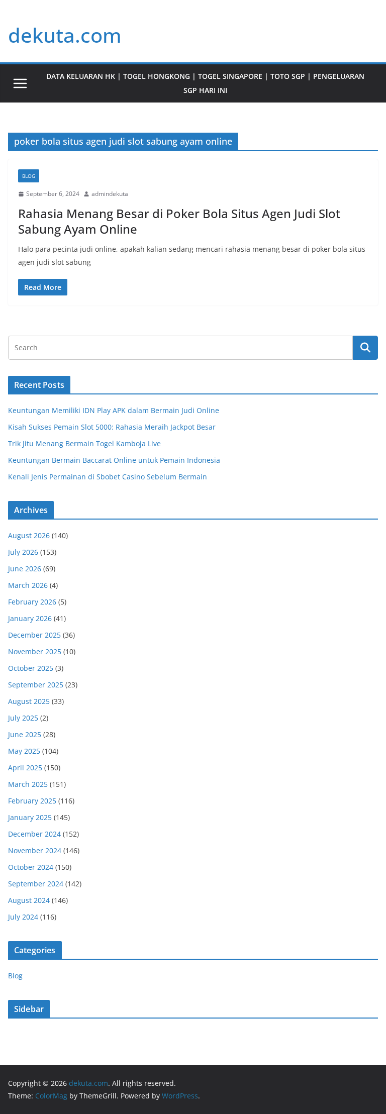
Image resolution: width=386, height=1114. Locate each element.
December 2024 (34, 834)
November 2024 (34, 850)
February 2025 (32, 800)
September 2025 (35, 684)
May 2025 (24, 751)
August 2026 (29, 535)
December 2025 (34, 635)
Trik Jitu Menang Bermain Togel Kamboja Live (84, 443)
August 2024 (29, 900)
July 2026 (23, 552)
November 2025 (34, 651)
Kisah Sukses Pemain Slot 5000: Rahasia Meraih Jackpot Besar (112, 427)
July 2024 (23, 917)
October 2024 (30, 867)
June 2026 (24, 568)
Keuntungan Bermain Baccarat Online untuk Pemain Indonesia (114, 460)
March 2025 (28, 784)
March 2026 (28, 585)
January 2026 (30, 618)
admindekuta (109, 193)
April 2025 (25, 767)
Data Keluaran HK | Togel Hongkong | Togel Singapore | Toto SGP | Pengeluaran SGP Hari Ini (205, 83)
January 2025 (30, 817)
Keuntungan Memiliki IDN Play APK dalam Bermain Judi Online (113, 410)
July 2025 (23, 718)
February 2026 (32, 601)
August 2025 (29, 701)
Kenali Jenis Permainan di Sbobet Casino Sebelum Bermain (107, 476)
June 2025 (24, 734)
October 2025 (30, 668)
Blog (28, 175)
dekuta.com (65, 35)
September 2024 (35, 883)
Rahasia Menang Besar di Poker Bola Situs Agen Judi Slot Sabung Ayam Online (179, 221)
